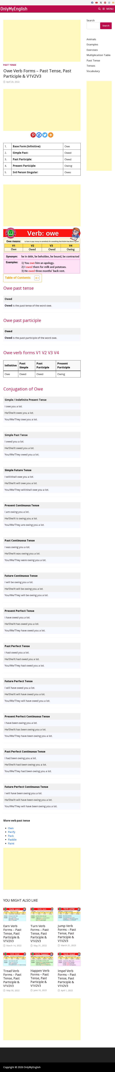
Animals (91, 39)
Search (91, 20)
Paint (11, 843)
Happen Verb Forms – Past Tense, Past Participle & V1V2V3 (40, 978)
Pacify (11, 832)
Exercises (92, 50)
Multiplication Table (99, 55)
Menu (110, 8)
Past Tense (9, 64)
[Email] (113, 2)
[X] (101, 2)
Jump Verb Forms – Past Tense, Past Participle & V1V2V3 (67, 933)
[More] (50, 135)
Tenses (91, 65)
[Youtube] (97, 2)
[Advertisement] (42, 41)
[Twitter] (44, 135)
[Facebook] (92, 2)
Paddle (12, 839)
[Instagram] (109, 2)
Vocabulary (93, 71)
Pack (11, 835)
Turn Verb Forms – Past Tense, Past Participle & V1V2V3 (40, 933)
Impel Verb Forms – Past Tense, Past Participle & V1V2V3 (67, 978)
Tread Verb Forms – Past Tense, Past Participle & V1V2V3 (12, 978)
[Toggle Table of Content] (35, 278)
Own (10, 828)
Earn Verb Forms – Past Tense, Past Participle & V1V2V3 (12, 933)
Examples (92, 44)
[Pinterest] (105, 2)
